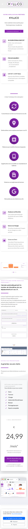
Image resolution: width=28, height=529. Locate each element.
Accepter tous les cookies (15, 518)
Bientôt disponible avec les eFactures (14, 460)
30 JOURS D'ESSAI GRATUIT (16, 40)
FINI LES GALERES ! (13, 58)
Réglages (15, 521)
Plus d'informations (17, 513)
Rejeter (15, 524)
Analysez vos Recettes (14, 212)
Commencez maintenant (13, 31)
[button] (12, 272)
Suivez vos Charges (13, 226)
